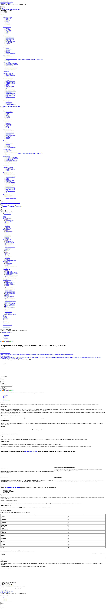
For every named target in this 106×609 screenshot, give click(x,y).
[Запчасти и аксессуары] (10, 77)
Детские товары (8, 271)
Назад (6, 219)
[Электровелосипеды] (10, 16)
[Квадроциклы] (10, 70)
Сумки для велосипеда (73, 357)
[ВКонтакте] (1, 341)
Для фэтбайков (12, 357)
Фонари (20, 358)
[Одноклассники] (3, 341)
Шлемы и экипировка (20, 357)
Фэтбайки (7, 253)
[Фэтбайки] (10, 45)
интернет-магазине (30, 451)
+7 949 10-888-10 (4, 1)
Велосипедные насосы (54, 357)
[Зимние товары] (10, 99)
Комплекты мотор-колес (39, 357)
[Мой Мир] (4, 341)
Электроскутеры (8, 263)
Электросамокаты (9, 231)
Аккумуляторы (93, 357)
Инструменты (47, 357)
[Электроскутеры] (10, 54)
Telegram (6, 338)
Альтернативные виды (10, 282)
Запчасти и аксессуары (10, 288)
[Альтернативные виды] (10, 72)
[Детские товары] (10, 61)
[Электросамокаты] (10, 26)
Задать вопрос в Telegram (5, 3)
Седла (79, 357)
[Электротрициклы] (10, 34)
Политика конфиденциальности (7, 585)
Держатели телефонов (10, 358)
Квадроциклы (45, 354)
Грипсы (16, 358)
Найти (2, 603)
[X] (6, 341)
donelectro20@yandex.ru (7, 332)
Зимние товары (8, 310)
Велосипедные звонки (85, 357)
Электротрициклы (9, 241)
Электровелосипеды (9, 220)
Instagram (6, 336)
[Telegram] (13, 341)
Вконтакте (6, 335)
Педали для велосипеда (64, 357)
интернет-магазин (12, 487)
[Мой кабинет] (1, 200)
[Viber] (8, 341)
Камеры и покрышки (4, 357)
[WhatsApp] (10, 341)
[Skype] (11, 341)
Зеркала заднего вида (29, 357)
